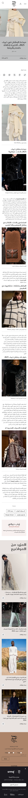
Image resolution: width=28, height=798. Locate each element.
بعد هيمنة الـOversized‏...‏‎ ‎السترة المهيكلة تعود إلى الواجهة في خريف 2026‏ (14, 718)
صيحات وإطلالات (23, 58)
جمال (11, 752)
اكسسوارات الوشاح (21, 511)
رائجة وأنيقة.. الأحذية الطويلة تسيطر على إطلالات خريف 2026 (15, 630)
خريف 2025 (10, 511)
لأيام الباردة (23, 280)
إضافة (5, 758)
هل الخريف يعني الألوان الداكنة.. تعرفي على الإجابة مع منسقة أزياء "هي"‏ (15, 679)
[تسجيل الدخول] (20, 4)
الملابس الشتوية (14, 481)
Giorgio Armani (9, 515)
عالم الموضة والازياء (21, 515)
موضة (19, 752)
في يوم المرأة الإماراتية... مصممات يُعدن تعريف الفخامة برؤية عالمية (15, 593)
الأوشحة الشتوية (20, 199)
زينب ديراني (14, 51)
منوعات (7, 752)
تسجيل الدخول (14, 785)
